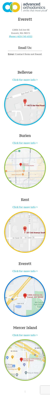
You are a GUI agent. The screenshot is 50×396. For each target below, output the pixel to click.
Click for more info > (25, 79)
